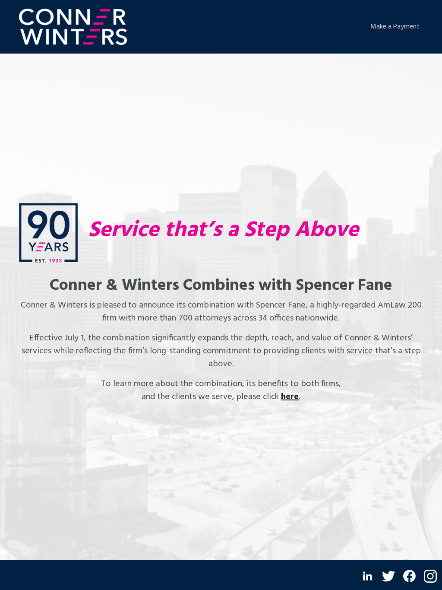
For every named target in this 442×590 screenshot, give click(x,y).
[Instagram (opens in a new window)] (430, 576)
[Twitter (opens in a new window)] (388, 576)
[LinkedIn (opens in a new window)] (367, 576)
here (290, 397)
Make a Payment (395, 26)
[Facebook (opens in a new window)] (409, 576)
